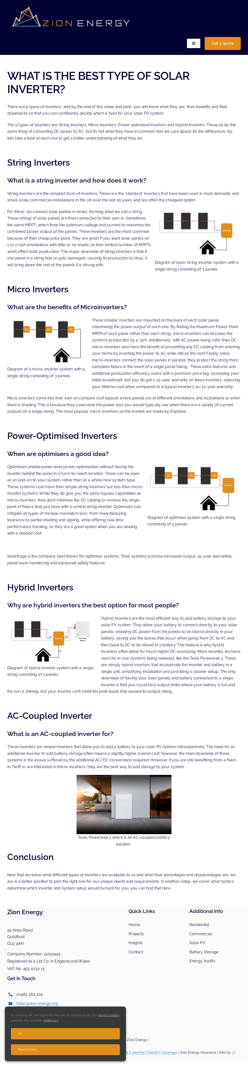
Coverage (169, 1052)
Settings (49, 1020)
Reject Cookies (27, 1049)
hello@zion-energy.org (37, 1003)
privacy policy (108, 1015)
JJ (233, 1052)
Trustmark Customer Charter (135, 1052)
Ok (20, 1033)
